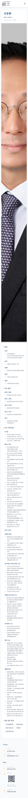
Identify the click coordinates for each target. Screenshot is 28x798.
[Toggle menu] (24, 3)
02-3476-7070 (11, 751)
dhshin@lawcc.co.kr (12, 756)
